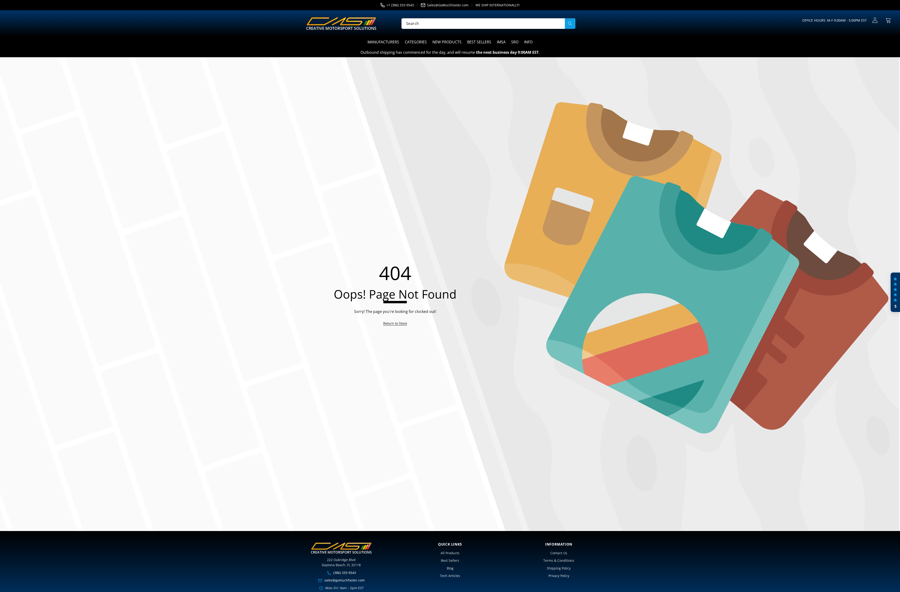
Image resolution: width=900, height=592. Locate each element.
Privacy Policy (558, 575)
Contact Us (558, 553)
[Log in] (875, 20)
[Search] (570, 23)
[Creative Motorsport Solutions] (341, 23)
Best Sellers (450, 560)
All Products (450, 553)
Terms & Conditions (558, 560)
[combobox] (488, 23)
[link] (395, 323)
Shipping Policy (559, 568)
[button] (888, 20)
